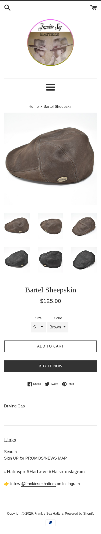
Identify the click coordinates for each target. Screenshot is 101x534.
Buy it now (50, 366)
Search (10, 451)
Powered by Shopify (79, 513)
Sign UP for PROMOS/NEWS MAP (35, 458)
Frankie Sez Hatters (48, 513)
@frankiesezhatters (38, 483)
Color (58, 318)
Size (38, 318)
